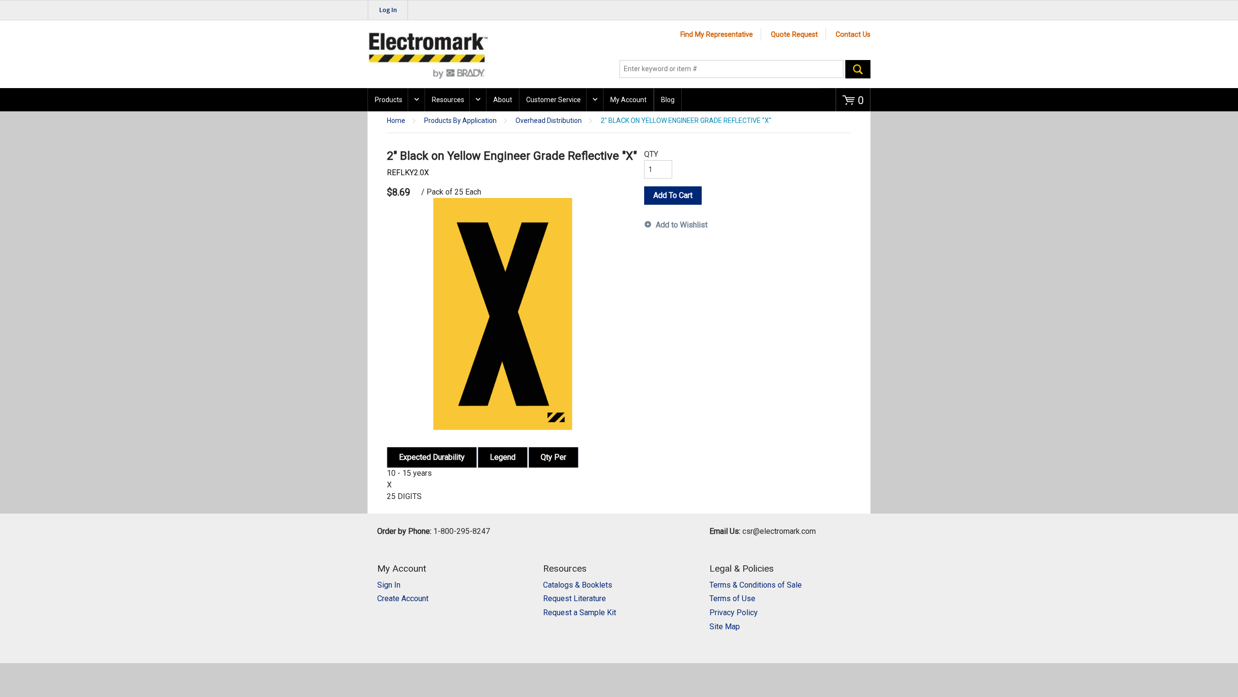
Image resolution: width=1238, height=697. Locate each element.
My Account (628, 100)
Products (388, 100)
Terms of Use (732, 598)
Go (857, 69)
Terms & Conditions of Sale (755, 585)
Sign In (388, 585)
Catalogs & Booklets (577, 585)
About (502, 100)
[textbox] (731, 69)
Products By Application (460, 120)
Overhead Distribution (549, 120)
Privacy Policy (733, 612)
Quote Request (794, 34)
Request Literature (574, 598)
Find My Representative (716, 34)
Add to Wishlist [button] (681, 224)
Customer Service (553, 100)
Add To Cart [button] (673, 195)
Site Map (724, 626)
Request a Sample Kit (579, 612)
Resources (448, 100)
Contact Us (853, 34)
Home (396, 120)
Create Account (402, 598)
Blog (668, 100)
